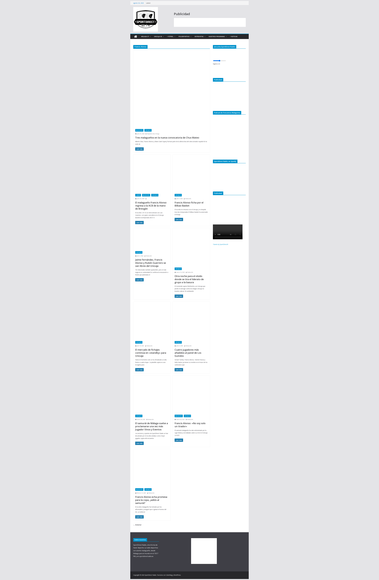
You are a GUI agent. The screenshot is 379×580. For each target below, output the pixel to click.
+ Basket (138, 195)
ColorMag (169, 575)
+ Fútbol (170, 36)
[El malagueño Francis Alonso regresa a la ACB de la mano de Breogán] (152, 173)
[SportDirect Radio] (135, 36)
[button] (150, 36)
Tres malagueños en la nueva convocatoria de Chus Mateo (167, 137)
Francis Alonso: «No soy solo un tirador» (190, 425)
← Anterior (137, 525)
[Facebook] (213, 67)
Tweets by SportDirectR (220, 244)
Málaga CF (145, 36)
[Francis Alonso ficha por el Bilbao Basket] (191, 173)
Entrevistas (199, 36)
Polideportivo (184, 36)
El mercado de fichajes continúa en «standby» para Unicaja (150, 352)
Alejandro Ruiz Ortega (153, 134)
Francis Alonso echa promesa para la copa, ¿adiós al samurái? (151, 500)
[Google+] (213, 73)
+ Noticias (233, 36)
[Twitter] (213, 70)
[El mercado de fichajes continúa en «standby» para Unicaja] (152, 320)
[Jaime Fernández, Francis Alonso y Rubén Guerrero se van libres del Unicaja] (152, 238)
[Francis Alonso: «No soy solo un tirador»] (191, 394)
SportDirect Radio (150, 575)
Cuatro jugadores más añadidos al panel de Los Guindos (188, 352)
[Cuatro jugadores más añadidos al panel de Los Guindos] (191, 320)
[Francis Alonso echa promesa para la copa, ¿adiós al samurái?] (152, 467)
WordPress (177, 575)
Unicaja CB (158, 36)
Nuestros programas (217, 36)
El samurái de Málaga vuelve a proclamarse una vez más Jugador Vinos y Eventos (151, 426)
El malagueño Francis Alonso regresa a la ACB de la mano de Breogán (151, 205)
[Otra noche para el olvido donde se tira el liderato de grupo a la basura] (191, 247)
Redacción (188, 198)
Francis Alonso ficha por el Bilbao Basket (189, 204)
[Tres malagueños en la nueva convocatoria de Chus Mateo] (171, 88)
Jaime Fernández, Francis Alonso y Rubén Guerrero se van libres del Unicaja (150, 262)
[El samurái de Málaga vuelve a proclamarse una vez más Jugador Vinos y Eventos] (152, 394)
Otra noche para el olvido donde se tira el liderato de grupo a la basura (189, 279)
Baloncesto (139, 130)
